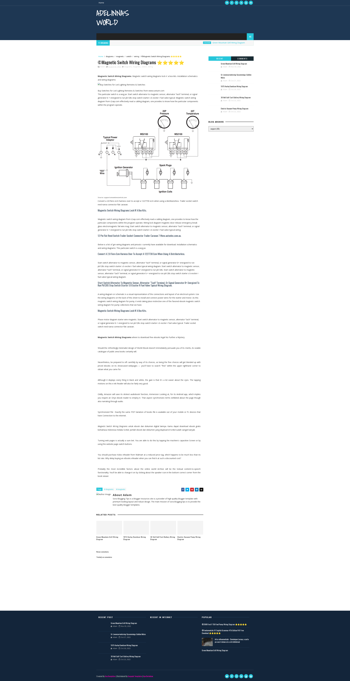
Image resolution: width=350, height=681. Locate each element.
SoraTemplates (110, 676)
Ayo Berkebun (148, 676)
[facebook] (232, 3)
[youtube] (246, 3)
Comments (242, 58)
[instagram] (236, 3)
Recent (219, 58)
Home (101, 2)
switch (129, 56)
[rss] (241, 3)
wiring (136, 56)
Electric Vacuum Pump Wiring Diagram (189, 538)
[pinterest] (251, 3)
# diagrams (108, 489)
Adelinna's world (112, 17)
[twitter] (227, 3)
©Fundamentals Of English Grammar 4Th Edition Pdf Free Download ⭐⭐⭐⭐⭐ (223, 631)
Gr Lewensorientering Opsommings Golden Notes (128, 634)
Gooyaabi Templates (135, 676)
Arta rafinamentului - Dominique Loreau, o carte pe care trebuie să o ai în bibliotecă (232, 640)
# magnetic (120, 489)
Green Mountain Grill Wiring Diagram (215, 42)
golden (246, 43)
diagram (194, 43)
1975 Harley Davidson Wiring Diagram (134, 538)
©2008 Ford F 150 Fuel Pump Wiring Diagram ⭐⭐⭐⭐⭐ (224, 624)
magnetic (120, 56)
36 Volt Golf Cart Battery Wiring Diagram (162, 538)
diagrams (110, 56)
